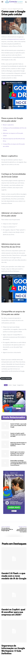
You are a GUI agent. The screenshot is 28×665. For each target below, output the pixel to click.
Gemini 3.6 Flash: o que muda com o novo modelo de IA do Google (18, 425)
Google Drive (4, 8)
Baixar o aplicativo (8, 125)
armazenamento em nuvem (15, 39)
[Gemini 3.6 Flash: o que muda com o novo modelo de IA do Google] (5, 425)
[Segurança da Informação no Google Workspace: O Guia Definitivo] (5, 444)
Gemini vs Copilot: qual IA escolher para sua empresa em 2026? (18, 435)
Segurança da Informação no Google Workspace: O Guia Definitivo (18, 444)
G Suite (10, 385)
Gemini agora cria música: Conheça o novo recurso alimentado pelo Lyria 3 (17, 454)
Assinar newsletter (6, 378)
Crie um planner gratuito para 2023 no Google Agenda (7, 529)
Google (14, 385)
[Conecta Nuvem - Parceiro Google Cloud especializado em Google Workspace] (14, 2)
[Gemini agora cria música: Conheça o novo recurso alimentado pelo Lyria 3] (5, 453)
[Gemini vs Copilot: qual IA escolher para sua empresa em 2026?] (5, 435)
